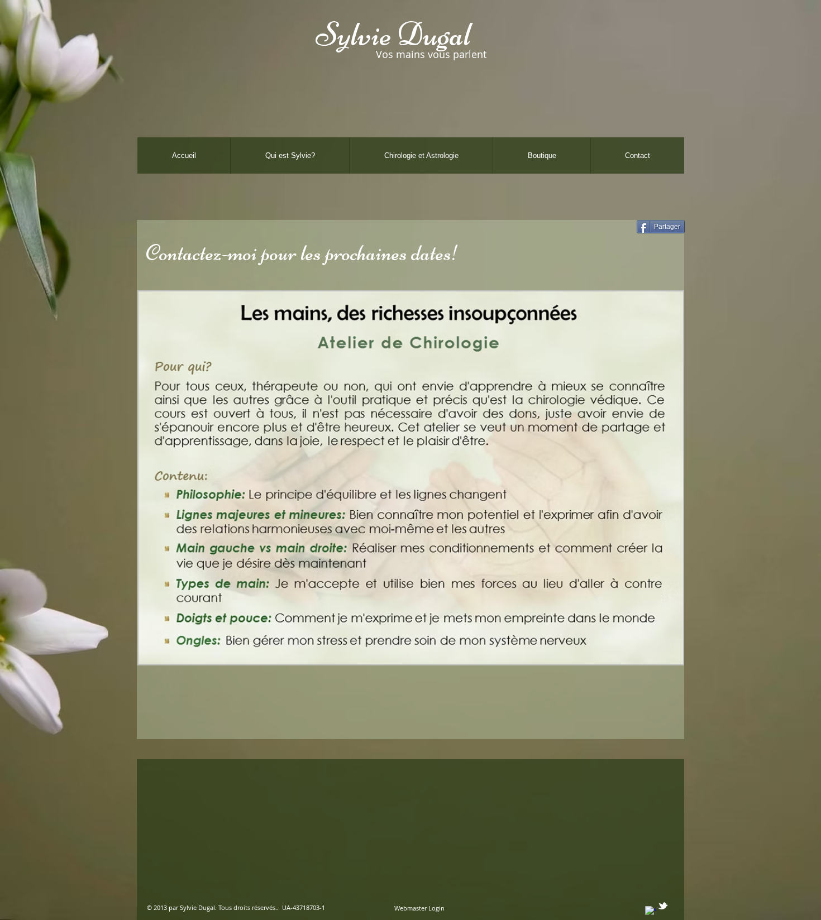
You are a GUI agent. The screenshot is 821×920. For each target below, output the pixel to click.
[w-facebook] (650, 911)
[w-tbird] (662, 905)
